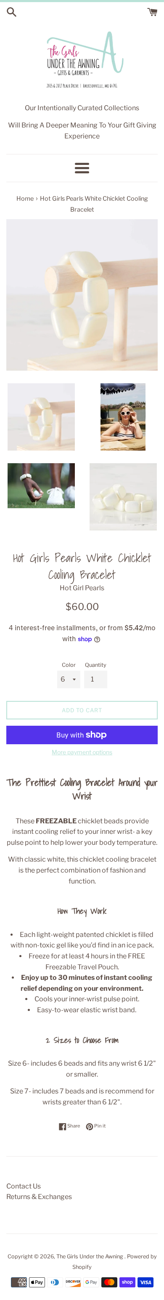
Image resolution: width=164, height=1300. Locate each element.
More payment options (82, 752)
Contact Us (23, 1186)
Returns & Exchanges (39, 1197)
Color (69, 665)
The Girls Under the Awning (90, 1256)
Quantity (95, 665)
